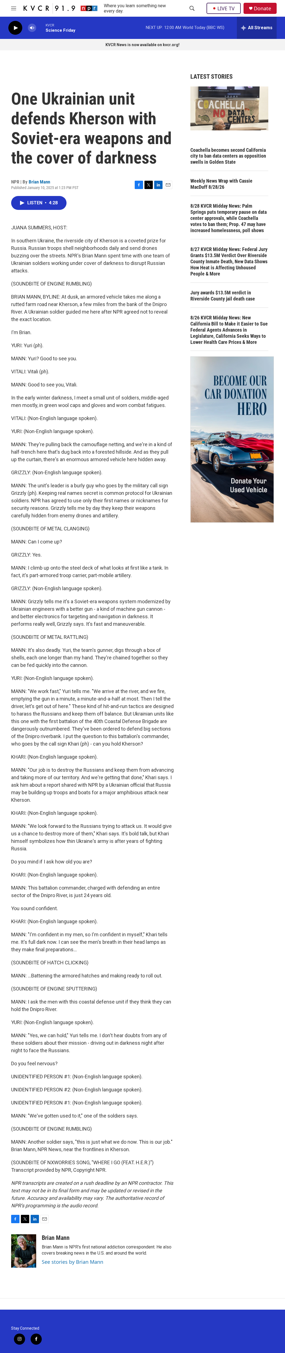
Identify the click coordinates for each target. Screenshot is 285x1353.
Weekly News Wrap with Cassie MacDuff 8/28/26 (221, 184)
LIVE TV (226, 8)
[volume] (32, 28)
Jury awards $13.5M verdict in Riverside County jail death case (222, 296)
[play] (15, 28)
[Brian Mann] (23, 1251)
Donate (262, 8)
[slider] (41, 28)
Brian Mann (39, 182)
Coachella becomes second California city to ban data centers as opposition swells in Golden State (228, 156)
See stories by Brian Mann (72, 1261)
